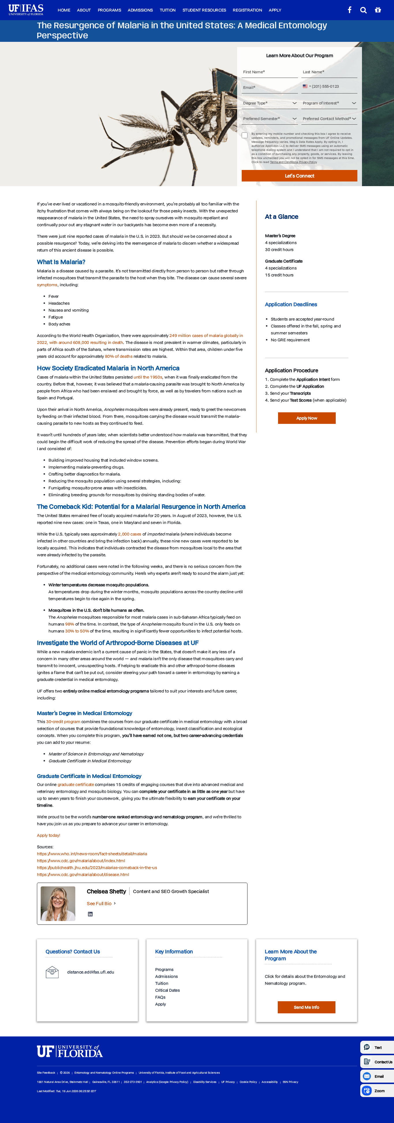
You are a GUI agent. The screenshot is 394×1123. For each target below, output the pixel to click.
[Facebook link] (349, 10)
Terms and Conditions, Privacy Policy (293, 162)
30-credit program (63, 721)
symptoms (47, 284)
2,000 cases (129, 534)
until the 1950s (148, 377)
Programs (109, 10)
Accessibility (270, 1082)
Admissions (140, 10)
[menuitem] (64, 10)
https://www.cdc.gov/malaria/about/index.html (81, 860)
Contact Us (384, 1062)
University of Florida (151, 1073)
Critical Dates (167, 990)
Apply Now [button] (307, 418)
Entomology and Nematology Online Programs (104, 1073)
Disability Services (204, 1082)
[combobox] (307, 86)
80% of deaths (119, 356)
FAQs (160, 997)
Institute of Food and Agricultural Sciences (192, 1073)
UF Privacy (228, 1082)
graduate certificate (76, 784)
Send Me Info (306, 1007)
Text (378, 1047)
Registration (247, 10)
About (84, 10)
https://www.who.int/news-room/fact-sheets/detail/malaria (92, 853)
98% (69, 624)
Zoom (379, 1090)
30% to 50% (77, 631)
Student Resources (204, 10)
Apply (275, 10)
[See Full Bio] (114, 903)
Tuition (168, 10)
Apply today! (48, 835)
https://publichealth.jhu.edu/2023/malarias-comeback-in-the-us (97, 867)
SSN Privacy (290, 1082)
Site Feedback (46, 1073)
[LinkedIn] (90, 914)
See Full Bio (99, 903)
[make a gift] (378, 10)
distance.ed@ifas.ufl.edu (90, 972)
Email (379, 1076)
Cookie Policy (248, 1082)
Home (64, 10)
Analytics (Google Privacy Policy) (167, 1082)
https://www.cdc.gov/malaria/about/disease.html (83, 874)
